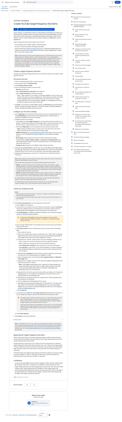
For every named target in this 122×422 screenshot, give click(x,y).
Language (42, 413)
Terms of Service (21, 414)
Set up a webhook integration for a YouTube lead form (83, 92)
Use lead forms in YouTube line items (82, 88)
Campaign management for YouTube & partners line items (82, 25)
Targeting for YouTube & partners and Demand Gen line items (83, 49)
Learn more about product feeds (51, 151)
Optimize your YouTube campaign (83, 65)
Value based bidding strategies (82, 111)
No (34, 384)
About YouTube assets (80, 68)
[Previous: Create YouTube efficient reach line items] (16, 29)
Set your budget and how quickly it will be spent (40, 132)
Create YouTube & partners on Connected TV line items (82, 97)
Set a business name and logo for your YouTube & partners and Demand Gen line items (82, 151)
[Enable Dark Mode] (49, 415)
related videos (26, 153)
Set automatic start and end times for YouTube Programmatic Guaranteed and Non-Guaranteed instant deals (83, 123)
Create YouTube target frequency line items (80, 45)
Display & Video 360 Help (12, 2)
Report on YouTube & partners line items (82, 133)
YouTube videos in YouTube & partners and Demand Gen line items (82, 55)
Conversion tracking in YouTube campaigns (82, 61)
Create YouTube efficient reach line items (83, 40)
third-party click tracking (33, 283)
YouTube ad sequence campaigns (81, 137)
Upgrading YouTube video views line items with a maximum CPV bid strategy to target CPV (83, 116)
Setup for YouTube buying (80, 21)
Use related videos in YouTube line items (83, 102)
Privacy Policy (15, 414)
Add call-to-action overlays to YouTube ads (82, 72)
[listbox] (43, 415)
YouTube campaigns (76, 13)
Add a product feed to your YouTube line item (81, 35)
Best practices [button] (17, 319)
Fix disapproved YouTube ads (82, 84)
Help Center (4, 6)
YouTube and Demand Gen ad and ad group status (83, 80)
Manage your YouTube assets (82, 129)
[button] (2, 2)
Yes (27, 384)
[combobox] (49, 2)
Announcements (13, 6)
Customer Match (79, 76)
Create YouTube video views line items (82, 107)
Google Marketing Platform (31, 414)
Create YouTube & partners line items (82, 30)
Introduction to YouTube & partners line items (82, 17)
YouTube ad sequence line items (34, 48)
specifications (34, 255)
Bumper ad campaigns (79, 140)
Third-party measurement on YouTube (82, 146)
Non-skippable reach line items (81, 143)
